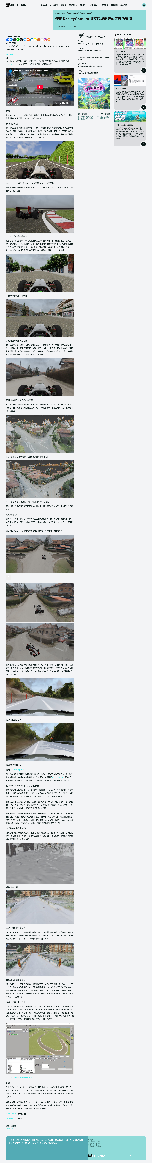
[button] (40, 162)
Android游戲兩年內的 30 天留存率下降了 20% (102, 117)
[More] (48, 39)
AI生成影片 (81, 48)
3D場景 (64, 13)
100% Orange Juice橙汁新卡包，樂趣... (91, 44)
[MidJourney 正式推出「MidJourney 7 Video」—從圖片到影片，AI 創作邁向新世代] (130, 80)
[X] (14, 39)
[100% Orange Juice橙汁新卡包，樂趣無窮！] (130, 43)
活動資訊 (81, 34)
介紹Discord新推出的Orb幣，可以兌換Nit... (92, 37)
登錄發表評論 (9, 1128)
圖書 (80, 70)
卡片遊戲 (81, 41)
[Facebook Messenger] (11, 39)
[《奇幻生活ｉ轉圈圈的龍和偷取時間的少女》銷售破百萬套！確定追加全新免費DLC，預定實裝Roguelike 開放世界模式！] (130, 116)
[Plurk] (38, 39)
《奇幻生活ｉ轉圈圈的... (125, 125)
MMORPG (81, 55)
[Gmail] (42, 39)
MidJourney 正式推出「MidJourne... (90, 50)
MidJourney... (121, 88)
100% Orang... (122, 52)
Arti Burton (10, 1118)
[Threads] (21, 39)
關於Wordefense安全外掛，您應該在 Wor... (92, 66)
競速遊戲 (76, 13)
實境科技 (70, 13)
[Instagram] (45, 39)
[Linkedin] (31, 39)
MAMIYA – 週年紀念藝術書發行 (88, 73)
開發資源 (89, 13)
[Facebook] (7, 39)
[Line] (18, 39)
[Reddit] (28, 39)
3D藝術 (58, 13)
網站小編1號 (62, 26)
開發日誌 (83, 13)
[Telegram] (24, 39)
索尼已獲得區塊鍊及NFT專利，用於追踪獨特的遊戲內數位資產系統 (85, 118)
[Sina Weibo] (35, 39)
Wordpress (82, 63)
